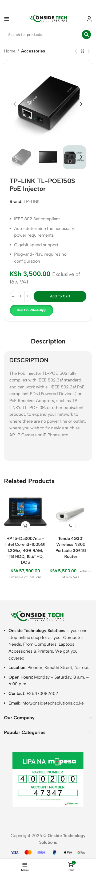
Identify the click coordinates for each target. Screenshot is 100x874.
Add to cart (60, 296)
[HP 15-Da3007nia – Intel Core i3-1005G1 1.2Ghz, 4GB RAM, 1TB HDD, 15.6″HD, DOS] (25, 511)
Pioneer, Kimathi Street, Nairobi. (58, 667)
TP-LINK (31, 201)
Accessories (33, 51)
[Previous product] (76, 51)
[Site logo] (48, 18)
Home (9, 51)
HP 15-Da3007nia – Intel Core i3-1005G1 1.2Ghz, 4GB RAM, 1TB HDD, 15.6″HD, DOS (25, 550)
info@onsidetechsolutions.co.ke (52, 703)
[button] (15, 104)
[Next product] (89, 51)
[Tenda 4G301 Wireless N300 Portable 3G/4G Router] (70, 511)
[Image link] (37, 616)
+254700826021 (42, 693)
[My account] (89, 18)
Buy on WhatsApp (31, 310)
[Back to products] (82, 51)
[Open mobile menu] (6, 18)
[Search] (86, 34)
